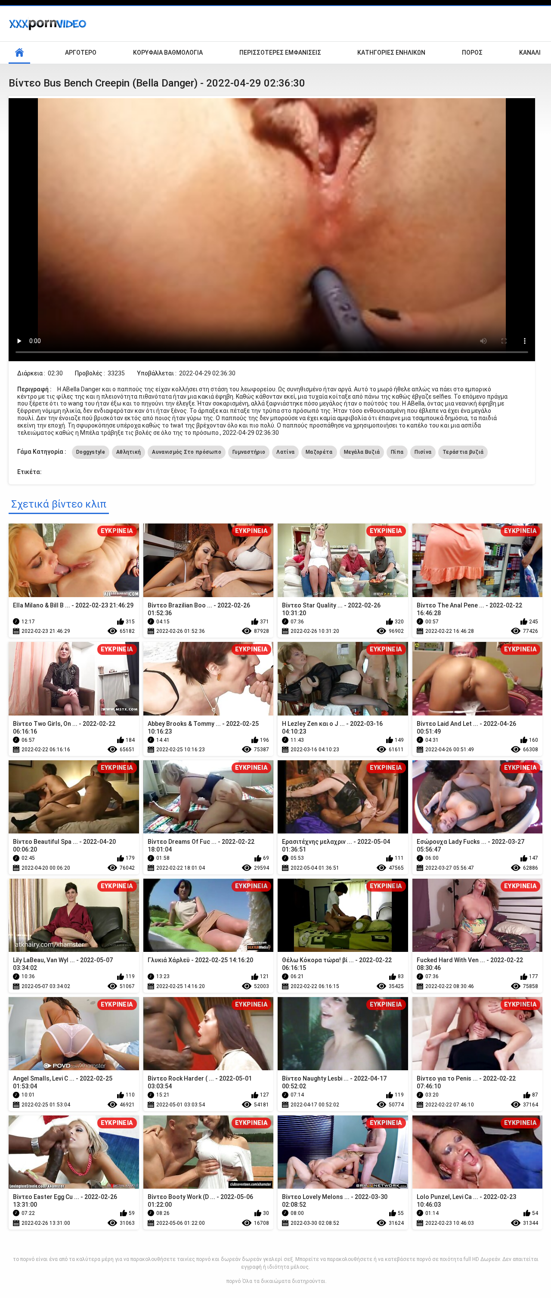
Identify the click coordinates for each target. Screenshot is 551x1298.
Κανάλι (530, 52)
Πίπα (397, 452)
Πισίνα (423, 452)
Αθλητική (128, 452)
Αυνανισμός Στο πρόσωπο (186, 452)
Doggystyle (90, 452)
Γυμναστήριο (248, 452)
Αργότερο (80, 52)
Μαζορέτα (319, 452)
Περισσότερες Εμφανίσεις (280, 52)
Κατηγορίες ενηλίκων (391, 52)
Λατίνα (285, 452)
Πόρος (472, 52)
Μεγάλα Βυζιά (362, 452)
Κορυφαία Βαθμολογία (168, 52)
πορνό (233, 1281)
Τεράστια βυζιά (463, 452)
